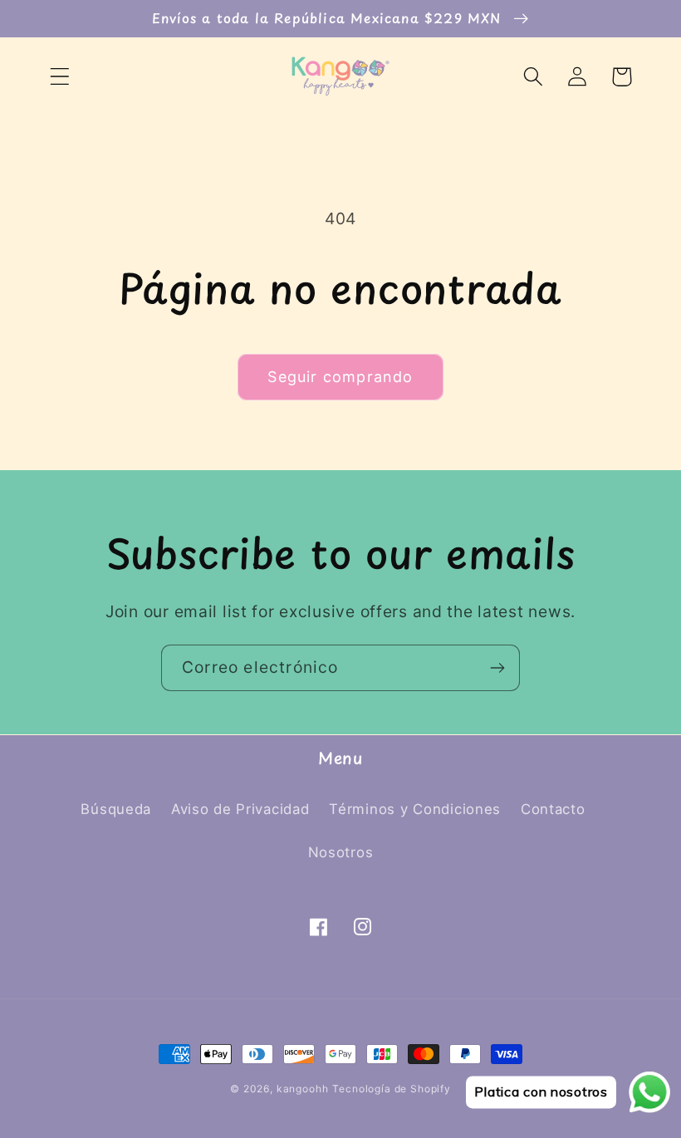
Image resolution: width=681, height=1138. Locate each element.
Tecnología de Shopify (391, 1088)
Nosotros (341, 852)
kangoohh (303, 1088)
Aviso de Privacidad (240, 809)
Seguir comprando (340, 376)
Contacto (553, 809)
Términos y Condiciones (415, 809)
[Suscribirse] (497, 668)
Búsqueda (116, 809)
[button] (60, 77)
